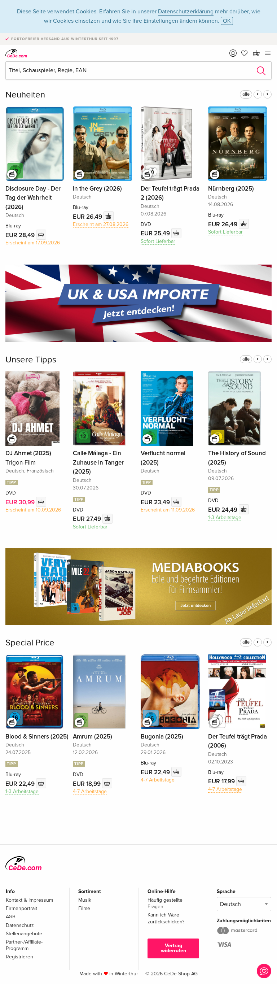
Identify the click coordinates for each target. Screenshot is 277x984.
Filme (84, 908)
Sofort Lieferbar (158, 241)
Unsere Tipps (30, 359)
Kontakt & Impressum (29, 900)
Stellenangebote (24, 934)
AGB (11, 917)
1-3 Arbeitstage (224, 517)
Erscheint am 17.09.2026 (32, 243)
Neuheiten (25, 95)
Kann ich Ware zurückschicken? (166, 918)
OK (227, 21)
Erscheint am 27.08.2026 (100, 224)
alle (246, 94)
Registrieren (19, 957)
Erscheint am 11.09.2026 (168, 510)
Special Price (29, 642)
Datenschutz (20, 925)
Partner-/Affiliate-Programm (24, 945)
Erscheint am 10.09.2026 (33, 510)
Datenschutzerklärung (186, 11)
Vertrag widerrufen (173, 948)
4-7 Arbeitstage (90, 791)
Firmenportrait (21, 908)
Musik (84, 900)
